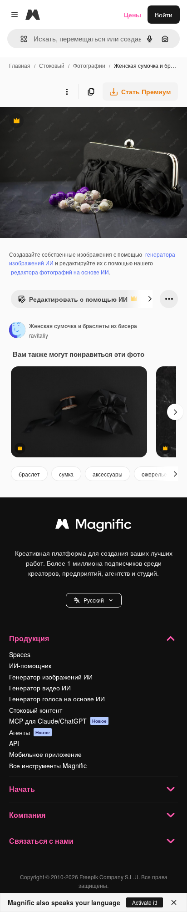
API (14, 743)
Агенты (29, 732)
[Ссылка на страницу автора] (17, 331)
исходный (60, 122)
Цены (132, 14)
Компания (27, 815)
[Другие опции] (67, 91)
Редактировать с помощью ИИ (73, 301)
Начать (22, 789)
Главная (19, 65)
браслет (29, 474)
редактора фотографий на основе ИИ (60, 272)
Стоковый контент (35, 709)
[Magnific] (93, 526)
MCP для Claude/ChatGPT (58, 720)
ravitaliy (38, 335)
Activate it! (144, 902)
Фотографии (89, 65)
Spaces (19, 654)
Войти (163, 14)
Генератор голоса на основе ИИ (57, 698)
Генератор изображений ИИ (51, 676)
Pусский (94, 600)
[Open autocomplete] (20, 38)
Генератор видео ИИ (40, 687)
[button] (94, 600)
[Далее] (150, 299)
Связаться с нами (41, 841)
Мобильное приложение (45, 754)
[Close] (173, 902)
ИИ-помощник (30, 665)
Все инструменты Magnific (48, 765)
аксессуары (108, 474)
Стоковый (51, 65)
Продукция (29, 638)
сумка (66, 474)
